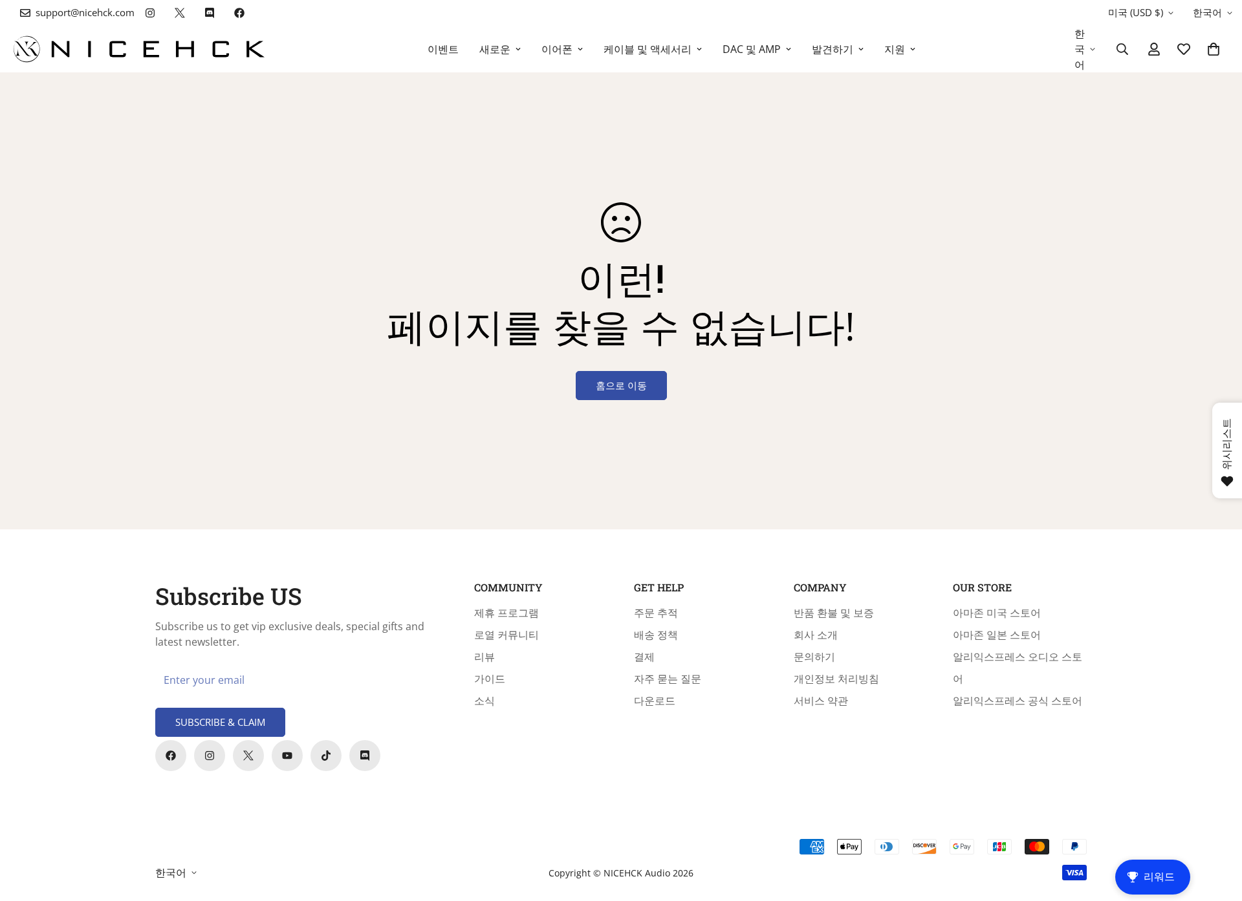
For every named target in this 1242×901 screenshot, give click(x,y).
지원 (894, 49)
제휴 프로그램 (506, 613)
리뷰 (484, 657)
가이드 (489, 679)
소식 (484, 701)
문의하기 (814, 657)
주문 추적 (656, 613)
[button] (1213, 49)
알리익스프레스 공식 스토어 (1017, 701)
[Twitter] (180, 13)
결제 (644, 657)
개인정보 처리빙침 (836, 679)
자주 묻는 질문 (667, 679)
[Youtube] (287, 755)
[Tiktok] (326, 755)
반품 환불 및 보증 (834, 613)
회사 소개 (816, 635)
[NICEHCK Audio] (139, 49)
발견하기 (832, 49)
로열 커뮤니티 (506, 635)
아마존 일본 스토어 (997, 635)
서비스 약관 (821, 701)
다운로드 (654, 701)
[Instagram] (150, 13)
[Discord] (209, 13)
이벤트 (443, 49)
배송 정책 (656, 635)
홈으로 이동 (621, 385)
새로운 (494, 49)
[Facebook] (239, 13)
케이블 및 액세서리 (648, 49)
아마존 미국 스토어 (997, 613)
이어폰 (556, 49)
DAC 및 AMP (752, 49)
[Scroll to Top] (1217, 830)
